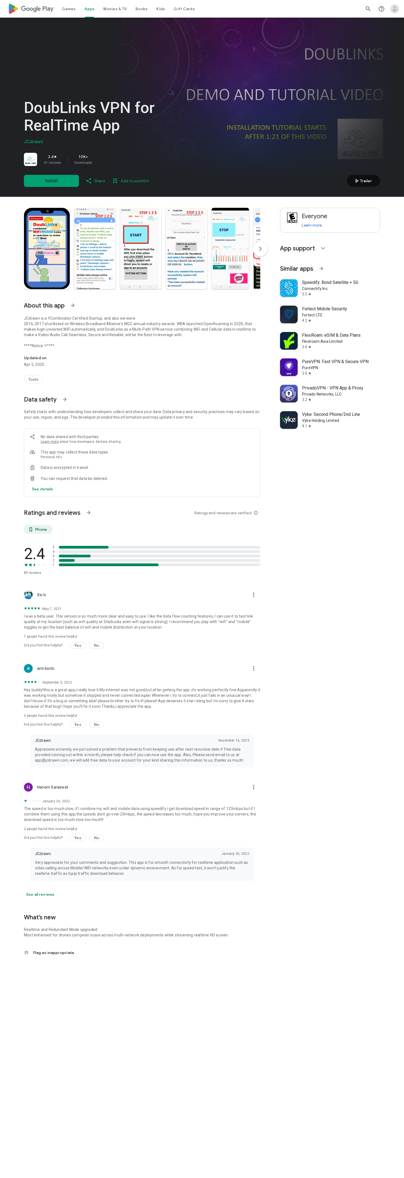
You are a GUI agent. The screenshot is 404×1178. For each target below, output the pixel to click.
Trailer (362, 181)
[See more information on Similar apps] (321, 268)
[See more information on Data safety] (64, 399)
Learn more (50, 442)
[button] (47, 248)
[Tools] (33, 379)
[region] (101, 159)
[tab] (68, 9)
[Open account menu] (394, 8)
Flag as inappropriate (49, 952)
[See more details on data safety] (43, 489)
